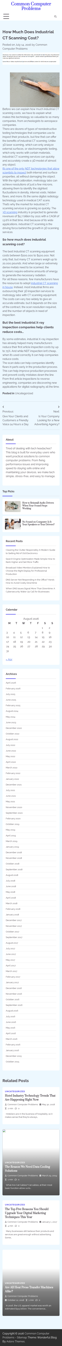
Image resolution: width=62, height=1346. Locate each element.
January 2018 (12, 914)
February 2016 (13, 1044)
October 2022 (12, 733)
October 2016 (12, 999)
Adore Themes (15, 1341)
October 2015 (12, 1061)
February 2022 (13, 773)
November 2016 (14, 994)
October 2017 (12, 931)
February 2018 (13, 909)
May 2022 (10, 756)
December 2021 (14, 784)
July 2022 (10, 745)
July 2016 (10, 1016)
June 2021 (11, 796)
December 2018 (14, 852)
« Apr (9, 659)
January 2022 (12, 779)
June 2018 (11, 886)
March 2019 (11, 841)
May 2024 (10, 717)
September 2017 (14, 937)
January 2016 (12, 1050)
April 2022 (11, 762)
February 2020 (13, 818)
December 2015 (14, 1056)
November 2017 (14, 926)
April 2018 (11, 898)
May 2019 (10, 830)
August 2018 (12, 875)
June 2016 (11, 1022)
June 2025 (11, 700)
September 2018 (14, 869)
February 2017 (13, 977)
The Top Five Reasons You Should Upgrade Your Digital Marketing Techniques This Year (26, 1213)
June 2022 (11, 750)
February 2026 (13, 688)
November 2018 (14, 858)
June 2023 (11, 722)
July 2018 (10, 880)
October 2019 (12, 824)
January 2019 (12, 847)
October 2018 (12, 863)
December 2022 (14, 728)
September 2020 (14, 813)
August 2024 (12, 711)
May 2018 (10, 892)
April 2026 (11, 683)
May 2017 (10, 960)
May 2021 (10, 801)
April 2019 (11, 835)
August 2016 (12, 1010)
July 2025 (10, 694)
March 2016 (11, 1039)
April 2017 (11, 965)
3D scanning (9, 212)
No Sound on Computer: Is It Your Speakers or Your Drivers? (38, 523)
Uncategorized (24, 393)
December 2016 (14, 988)
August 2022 (12, 739)
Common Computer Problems (31, 6)
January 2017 (12, 982)
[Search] (55, 16)
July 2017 (10, 948)
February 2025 (13, 705)
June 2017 (11, 954)
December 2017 (14, 920)
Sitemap (22, 1337)
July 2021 (10, 790)
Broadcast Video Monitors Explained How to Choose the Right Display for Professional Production (28, 570)
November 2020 (14, 807)
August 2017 (12, 943)
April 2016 (11, 1033)
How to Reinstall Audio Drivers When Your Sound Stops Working (38, 505)
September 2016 (14, 1005)
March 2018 (11, 903)
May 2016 (10, 1027)
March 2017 (11, 971)
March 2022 (11, 767)
